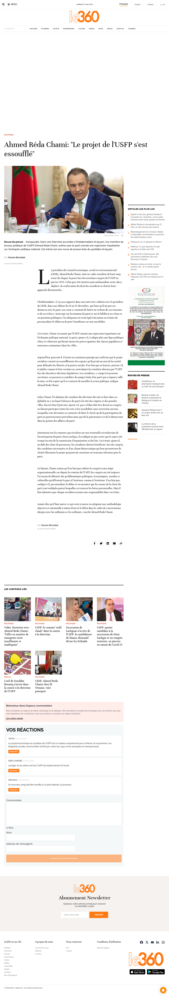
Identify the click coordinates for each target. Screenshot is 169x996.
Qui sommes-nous (42, 948)
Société (56, 29)
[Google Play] (156, 971)
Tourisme (131, 29)
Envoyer (99, 915)
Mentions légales (103, 948)
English (138, 4)
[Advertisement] (79, 71)
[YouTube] (152, 942)
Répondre (14, 752)
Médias (91, 29)
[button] (163, 990)
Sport (100, 29)
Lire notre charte (14, 718)
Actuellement (9, 29)
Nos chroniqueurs (10, 975)
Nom (9, 832)
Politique (33, 29)
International (68, 29)
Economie (45, 29)
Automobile (8, 966)
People (110, 29)
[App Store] (137, 971)
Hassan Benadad (16, 257)
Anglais (150, 4)
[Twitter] (147, 942)
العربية (162, 4)
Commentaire (14, 800)
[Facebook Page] (141, 942)
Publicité (38, 951)
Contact (69, 951)
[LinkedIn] (157, 942)
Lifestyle (120, 29)
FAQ (67, 948)
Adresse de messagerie (19, 843)
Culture (81, 29)
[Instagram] (163, 942)
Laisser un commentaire (64, 858)
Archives (38, 954)
